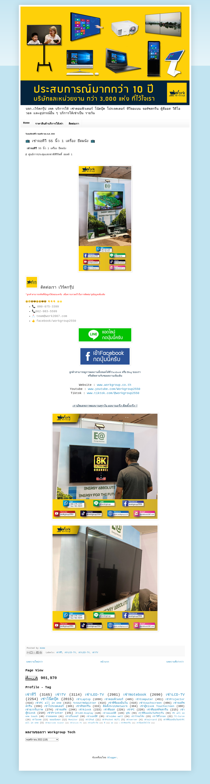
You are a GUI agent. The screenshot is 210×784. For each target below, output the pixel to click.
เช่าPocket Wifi (111, 720)
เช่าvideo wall (114, 716)
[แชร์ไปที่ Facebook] (37, 652)
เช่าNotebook (134, 695)
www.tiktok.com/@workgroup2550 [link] (113, 393)
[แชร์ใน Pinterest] (40, 652)
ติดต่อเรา (74, 123)
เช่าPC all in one (48, 703)
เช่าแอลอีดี (92, 716)
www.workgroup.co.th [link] (114, 385)
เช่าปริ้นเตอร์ (71, 716)
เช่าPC (131, 709)
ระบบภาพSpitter (84, 703)
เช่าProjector (175, 699)
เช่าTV (95, 652)
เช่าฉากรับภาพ (34, 709)
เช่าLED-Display (84, 713)
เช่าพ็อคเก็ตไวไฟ (143, 723)
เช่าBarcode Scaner (54, 723)
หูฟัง (128, 713)
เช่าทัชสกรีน (83, 706)
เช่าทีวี (59, 652)
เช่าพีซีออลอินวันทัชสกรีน (151, 713)
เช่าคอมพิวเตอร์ (114, 699)
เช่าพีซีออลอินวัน (118, 703)
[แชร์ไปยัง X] (34, 652)
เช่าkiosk (85, 709)
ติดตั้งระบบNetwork (115, 706)
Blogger (112, 757)
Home (26, 123)
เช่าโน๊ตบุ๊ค (49, 699)
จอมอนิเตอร (55, 720)
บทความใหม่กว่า (34, 662)
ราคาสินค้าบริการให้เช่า (49, 123)
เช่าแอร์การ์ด (93, 723)
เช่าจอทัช (60, 709)
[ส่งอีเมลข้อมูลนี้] (28, 652)
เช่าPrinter (55, 713)
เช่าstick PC (76, 723)
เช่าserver (131, 720)
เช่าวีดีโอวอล (159, 716)
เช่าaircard (150, 720)
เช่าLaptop (83, 699)
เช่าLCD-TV (70, 652)
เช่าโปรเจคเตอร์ (54, 706)
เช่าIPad (89, 720)
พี (104, 723)
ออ (112, 723)
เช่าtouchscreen (150, 703)
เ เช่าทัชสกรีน (125, 723)
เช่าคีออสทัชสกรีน (157, 709)
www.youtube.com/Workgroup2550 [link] (114, 389)
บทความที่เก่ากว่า (175, 662)
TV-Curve (179, 716)
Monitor (73, 720)
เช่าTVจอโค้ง (137, 716)
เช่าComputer (144, 699)
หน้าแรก (104, 662)
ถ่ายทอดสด (51, 716)
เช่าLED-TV (84, 652)
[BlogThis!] (31, 652)
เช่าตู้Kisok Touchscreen (157, 706)
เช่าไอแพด (37, 720)
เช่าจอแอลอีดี (109, 713)
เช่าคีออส (109, 709)
